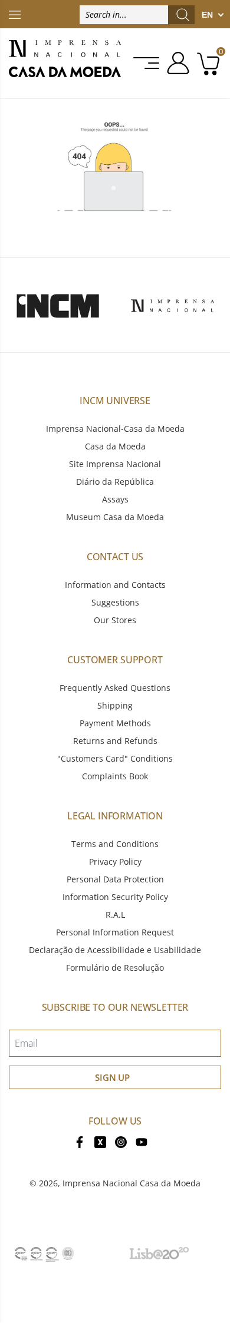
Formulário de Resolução (115, 967)
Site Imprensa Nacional (115, 463)
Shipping (115, 705)
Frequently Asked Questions (115, 687)
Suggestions (115, 602)
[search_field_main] (183, 14)
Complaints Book (115, 776)
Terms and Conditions (115, 843)
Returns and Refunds (115, 740)
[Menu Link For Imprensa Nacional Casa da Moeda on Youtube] (141, 1141)
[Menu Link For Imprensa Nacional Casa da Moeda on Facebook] (80, 1141)
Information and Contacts (115, 584)
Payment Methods (115, 723)
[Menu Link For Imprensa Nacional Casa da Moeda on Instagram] (121, 1141)
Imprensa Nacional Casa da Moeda (132, 1183)
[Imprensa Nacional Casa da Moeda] (65, 63)
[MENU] (147, 63)
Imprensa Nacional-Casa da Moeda (115, 428)
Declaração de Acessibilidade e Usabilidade (115, 949)
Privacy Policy (115, 861)
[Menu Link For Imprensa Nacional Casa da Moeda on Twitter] (100, 1141)
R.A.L (115, 914)
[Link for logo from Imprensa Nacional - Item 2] (172, 305)
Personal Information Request (115, 932)
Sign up (112, 1077)
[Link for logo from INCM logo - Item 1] (57, 305)
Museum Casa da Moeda (115, 516)
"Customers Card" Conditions (115, 758)
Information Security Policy (115, 896)
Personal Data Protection (115, 879)
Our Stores (115, 620)
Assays (115, 499)
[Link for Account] (176, 63)
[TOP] (15, 14)
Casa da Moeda (115, 446)
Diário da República (115, 481)
